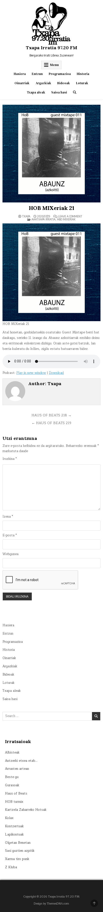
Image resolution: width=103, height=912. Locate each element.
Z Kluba (11, 867)
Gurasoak (12, 785)
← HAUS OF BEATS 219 (51, 423)
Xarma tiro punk (17, 859)
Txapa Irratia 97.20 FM (51, 47)
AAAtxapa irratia (44, 219)
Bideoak (63, 83)
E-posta (9, 535)
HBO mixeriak (66, 219)
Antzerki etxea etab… (21, 761)
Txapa (26, 216)
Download (56, 373)
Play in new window (31, 373)
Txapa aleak (36, 92)
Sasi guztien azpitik (19, 851)
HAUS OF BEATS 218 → (52, 415)
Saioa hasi (59, 92)
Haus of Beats (16, 793)
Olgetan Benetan (17, 843)
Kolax (9, 818)
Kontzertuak (14, 826)
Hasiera (20, 74)
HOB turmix (14, 802)
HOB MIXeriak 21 (51, 207)
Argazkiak (43, 83)
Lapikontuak (14, 834)
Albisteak (12, 752)
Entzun (37, 74)
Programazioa (60, 74)
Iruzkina (9, 459)
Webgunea (10, 554)
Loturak (82, 83)
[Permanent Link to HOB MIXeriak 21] (51, 153)
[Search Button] (74, 92)
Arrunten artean (17, 769)
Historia (83, 74)
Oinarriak (22, 83)
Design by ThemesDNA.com (51, 903)
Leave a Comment (70, 216)
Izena (7, 516)
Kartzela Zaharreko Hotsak (25, 810)
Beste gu (11, 777)
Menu (54, 65)
